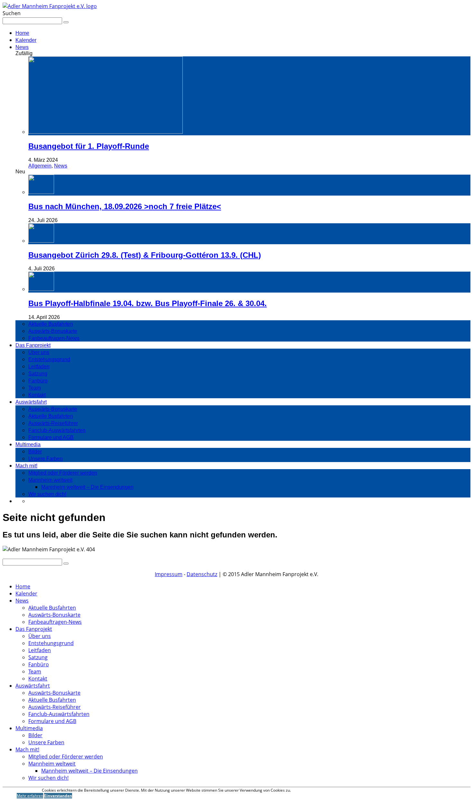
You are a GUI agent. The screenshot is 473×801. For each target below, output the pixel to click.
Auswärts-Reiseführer (53, 423)
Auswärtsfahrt (31, 402)
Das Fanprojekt (33, 345)
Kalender (25, 40)
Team (34, 388)
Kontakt (37, 395)
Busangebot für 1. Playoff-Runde (88, 146)
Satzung (37, 373)
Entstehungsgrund (49, 359)
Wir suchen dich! (47, 494)
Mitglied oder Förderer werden (62, 473)
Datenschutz (202, 574)
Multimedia (28, 444)
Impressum (168, 574)
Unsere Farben (45, 458)
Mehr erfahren (30, 795)
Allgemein (39, 166)
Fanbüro (38, 380)
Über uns (38, 352)
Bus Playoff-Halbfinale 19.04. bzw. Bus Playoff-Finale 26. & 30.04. (147, 303)
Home (22, 33)
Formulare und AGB (51, 437)
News (22, 47)
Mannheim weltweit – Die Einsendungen (87, 487)
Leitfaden (39, 366)
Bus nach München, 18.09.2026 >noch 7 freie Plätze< (124, 206)
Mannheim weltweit (50, 480)
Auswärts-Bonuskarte (52, 331)
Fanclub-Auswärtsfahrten (57, 430)
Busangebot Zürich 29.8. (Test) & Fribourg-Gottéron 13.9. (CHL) (144, 255)
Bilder (35, 451)
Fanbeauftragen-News (53, 338)
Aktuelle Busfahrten (50, 324)
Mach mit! (26, 465)
